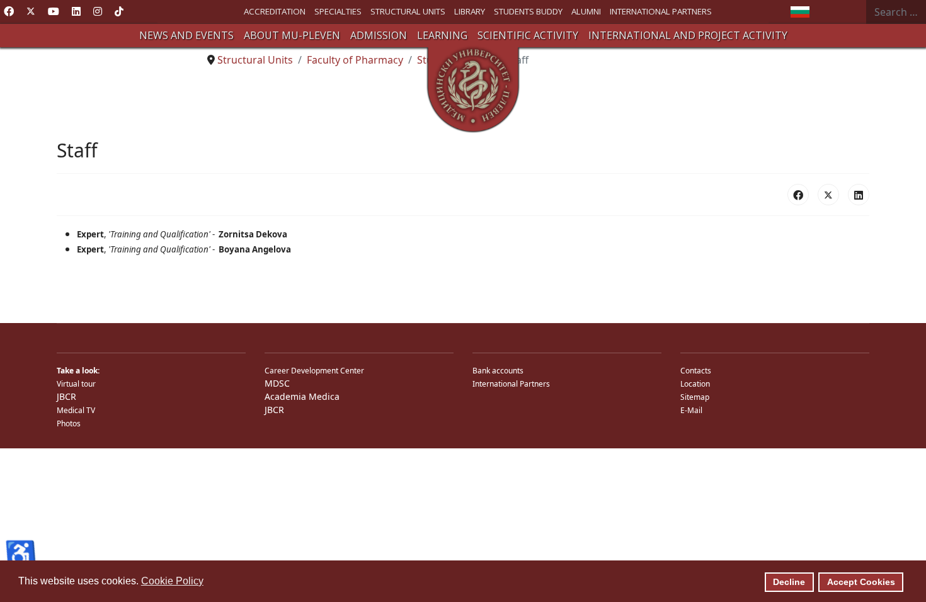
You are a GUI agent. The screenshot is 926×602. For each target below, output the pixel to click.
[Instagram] (97, 11)
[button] (186, 35)
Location (695, 383)
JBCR (66, 396)
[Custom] (119, 11)
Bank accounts (497, 370)
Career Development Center (314, 370)
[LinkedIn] (858, 194)
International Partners (511, 383)
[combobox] (896, 12)
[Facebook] (9, 11)
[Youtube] (53, 11)
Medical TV (76, 410)
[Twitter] (30, 11)
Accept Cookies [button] (861, 582)
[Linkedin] (76, 11)
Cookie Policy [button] (172, 581)
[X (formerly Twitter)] (828, 194)
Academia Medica (302, 396)
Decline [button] (789, 582)
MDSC (277, 383)
